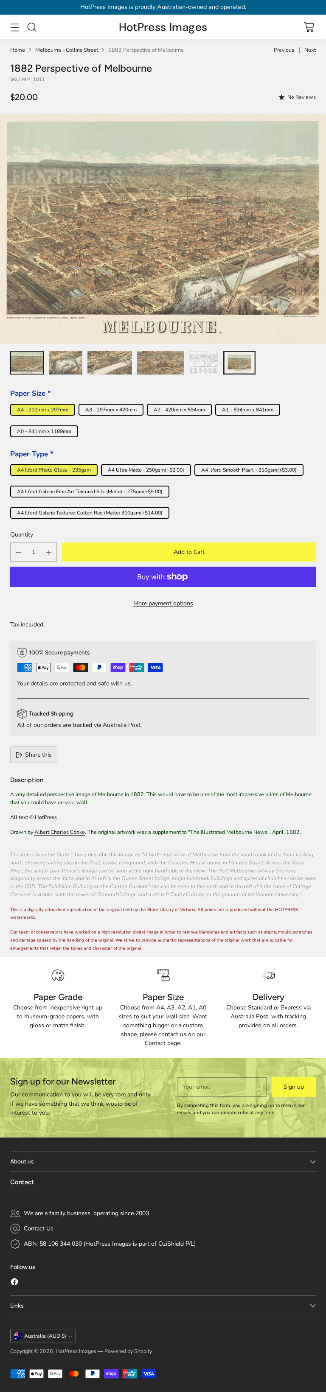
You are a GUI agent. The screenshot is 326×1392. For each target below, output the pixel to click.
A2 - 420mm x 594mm (179, 409)
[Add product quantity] (48, 552)
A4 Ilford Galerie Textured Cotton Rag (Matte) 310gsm (90, 512)
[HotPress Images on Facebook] (14, 1283)
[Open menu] (14, 27)
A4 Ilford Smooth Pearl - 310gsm (249, 470)
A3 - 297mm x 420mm (111, 409)
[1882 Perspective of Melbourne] (163, 229)
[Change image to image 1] (27, 363)
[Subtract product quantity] (18, 552)
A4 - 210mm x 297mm (42, 409)
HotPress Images (76, 1351)
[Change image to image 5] (203, 363)
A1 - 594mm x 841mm (247, 409)
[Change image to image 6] (239, 363)
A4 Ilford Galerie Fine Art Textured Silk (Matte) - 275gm (90, 491)
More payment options (163, 603)
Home (17, 49)
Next (310, 49)
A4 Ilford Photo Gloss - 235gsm (54, 470)
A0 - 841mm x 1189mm (44, 431)
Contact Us (38, 1228)
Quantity (21, 535)
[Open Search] (31, 27)
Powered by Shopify (128, 1351)
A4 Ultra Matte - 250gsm (146, 470)
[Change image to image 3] (109, 363)
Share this (38, 755)
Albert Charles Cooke (59, 832)
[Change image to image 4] (160, 363)
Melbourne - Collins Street (66, 49)
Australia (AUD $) (45, 1336)
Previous (284, 49)
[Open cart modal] (309, 27)
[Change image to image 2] (65, 363)
